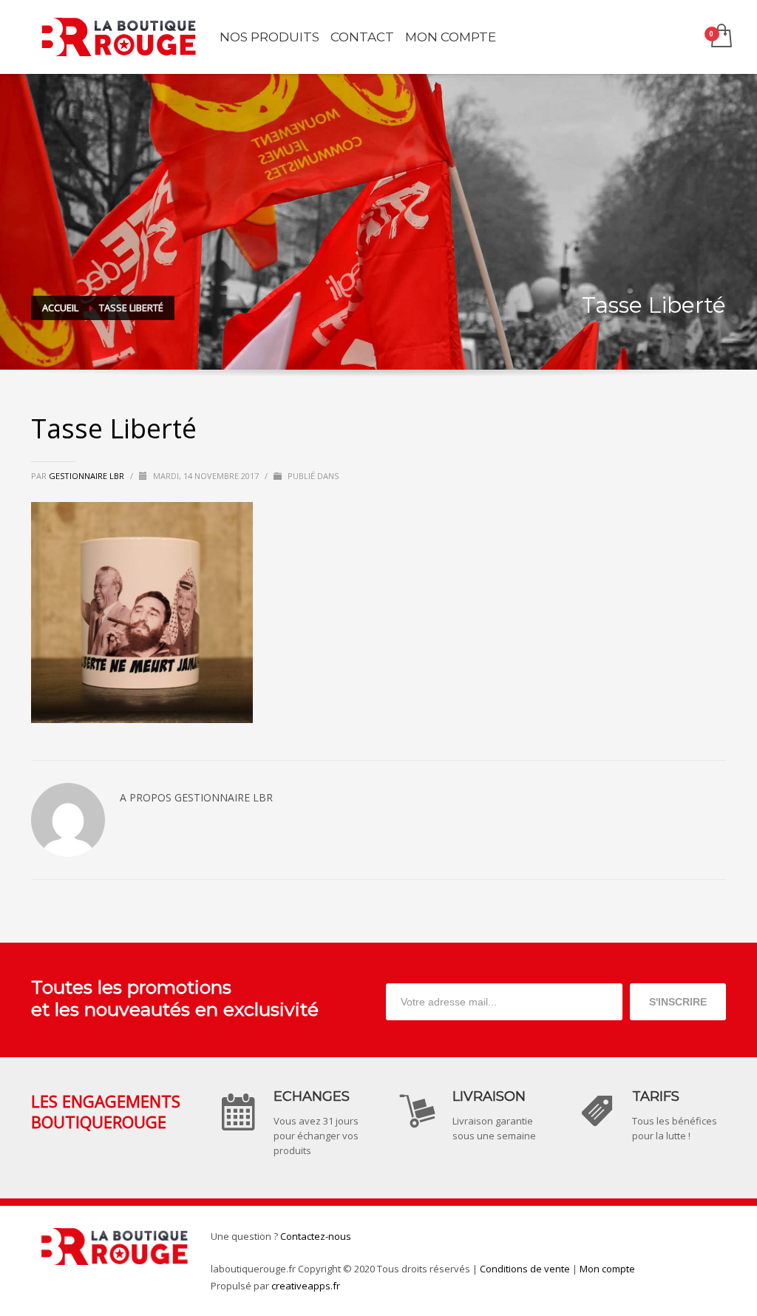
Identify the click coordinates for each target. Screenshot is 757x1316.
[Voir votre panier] (720, 37)
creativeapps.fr (305, 1285)
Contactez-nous (315, 1236)
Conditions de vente (525, 1268)
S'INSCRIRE (678, 1002)
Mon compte (607, 1268)
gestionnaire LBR (87, 475)
